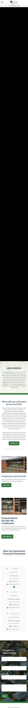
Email (2, 665)
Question (3, 683)
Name (3, 655)
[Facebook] (14, 587)
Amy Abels (14, 595)
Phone (3, 674)
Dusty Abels (14, 572)
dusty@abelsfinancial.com (15, 584)
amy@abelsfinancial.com (15, 607)
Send (4, 696)
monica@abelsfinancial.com (15, 629)
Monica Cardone (14, 617)
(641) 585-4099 (15, 578)
